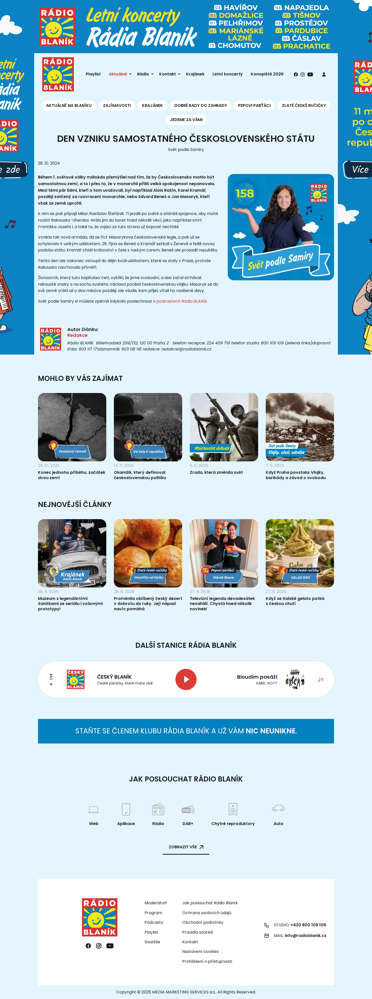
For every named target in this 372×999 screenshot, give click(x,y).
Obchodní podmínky (202, 922)
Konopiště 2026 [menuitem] (267, 74)
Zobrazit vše (183, 847)
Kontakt (190, 942)
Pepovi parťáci (254, 105)
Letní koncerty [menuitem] (228, 74)
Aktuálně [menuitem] (118, 74)
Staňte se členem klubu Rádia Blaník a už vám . (186, 731)
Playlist (151, 932)
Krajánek (152, 105)
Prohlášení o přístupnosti (207, 961)
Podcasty (153, 922)
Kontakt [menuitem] (167, 74)
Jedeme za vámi (186, 120)
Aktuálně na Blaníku (69, 105)
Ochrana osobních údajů (206, 913)
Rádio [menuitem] (143, 74)
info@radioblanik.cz (305, 935)
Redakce (77, 335)
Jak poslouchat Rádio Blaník (210, 903)
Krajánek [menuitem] (195, 74)
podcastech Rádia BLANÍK (181, 301)
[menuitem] (324, 74)
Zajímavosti (117, 105)
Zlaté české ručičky (304, 105)
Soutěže (152, 942)
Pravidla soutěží (197, 932)
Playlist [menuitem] (93, 74)
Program (153, 913)
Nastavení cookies (200, 952)
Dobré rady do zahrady (200, 105)
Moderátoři (155, 903)
